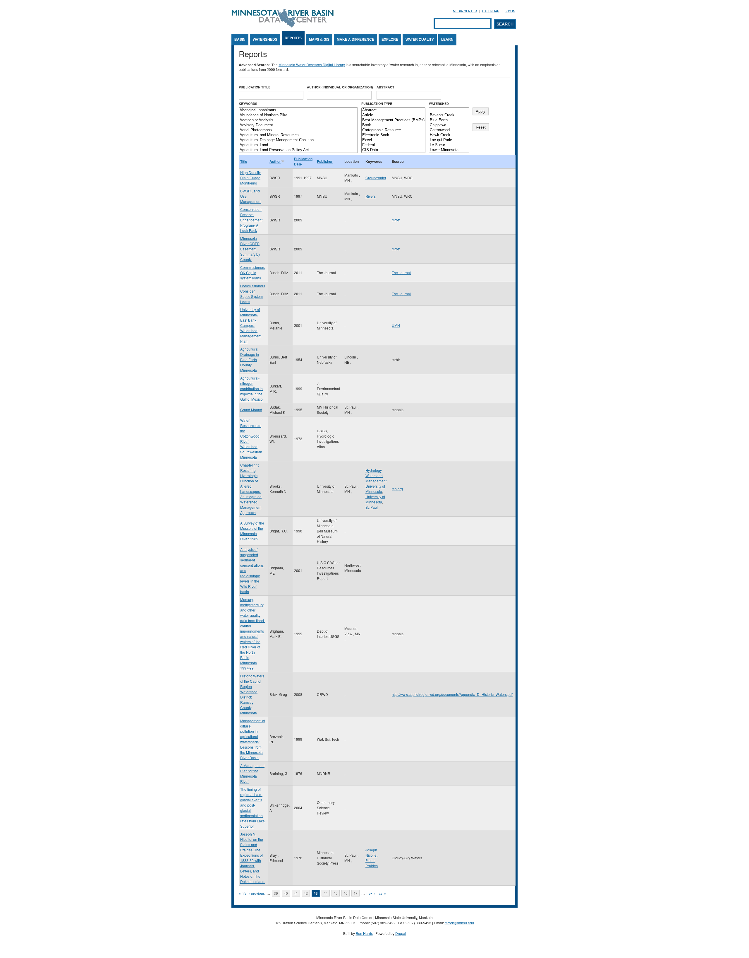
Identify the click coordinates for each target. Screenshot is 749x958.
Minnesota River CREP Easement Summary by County (250, 249)
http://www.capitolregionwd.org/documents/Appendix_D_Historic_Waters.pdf (452, 694)
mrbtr (396, 219)
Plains (370, 860)
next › (371, 893)
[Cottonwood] (449, 130)
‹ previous (257, 893)
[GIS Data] (393, 150)
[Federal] (393, 145)
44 (326, 893)
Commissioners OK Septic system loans (252, 272)
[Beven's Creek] (449, 115)
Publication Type (376, 103)
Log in (510, 11)
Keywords (248, 103)
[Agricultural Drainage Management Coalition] (298, 140)
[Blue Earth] (449, 120)
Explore (390, 39)
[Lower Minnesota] (449, 150)
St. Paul (371, 507)
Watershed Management (375, 478)
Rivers (370, 196)
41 (296, 893)
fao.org (397, 488)
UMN (396, 325)
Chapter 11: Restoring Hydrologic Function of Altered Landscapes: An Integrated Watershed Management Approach (251, 488)
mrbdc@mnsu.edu (459, 922)
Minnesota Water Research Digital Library (312, 64)
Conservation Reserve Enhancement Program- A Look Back (251, 220)
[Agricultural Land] (298, 145)
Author (275, 161)
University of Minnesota (375, 489)
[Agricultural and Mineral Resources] (298, 135)
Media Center (465, 11)
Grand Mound (251, 409)
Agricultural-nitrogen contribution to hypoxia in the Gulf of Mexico (251, 388)
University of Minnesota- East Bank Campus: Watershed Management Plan (250, 325)
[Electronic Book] (393, 135)
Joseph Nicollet (371, 852)
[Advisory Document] (298, 125)
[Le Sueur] (449, 145)
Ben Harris (364, 933)
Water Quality (420, 39)
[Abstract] (393, 110)
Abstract (385, 87)
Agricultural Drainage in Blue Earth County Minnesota (249, 359)
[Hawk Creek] (449, 135)
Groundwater (375, 177)
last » (382, 893)
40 (286, 893)
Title (243, 161)
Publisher (325, 161)
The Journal (401, 272)
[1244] (449, 110)
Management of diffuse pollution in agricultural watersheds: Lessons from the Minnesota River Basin (252, 739)
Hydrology (373, 470)
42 (306, 893)
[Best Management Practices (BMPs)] (393, 120)
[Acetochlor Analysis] (298, 120)
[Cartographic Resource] (393, 130)
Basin (239, 39)
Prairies (371, 865)
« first (243, 893)
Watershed (439, 103)
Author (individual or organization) (340, 87)
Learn (447, 39)
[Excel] (393, 140)
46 (345, 893)
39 (276, 893)
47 (355, 893)
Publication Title (254, 87)
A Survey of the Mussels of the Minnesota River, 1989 (252, 530)
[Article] (393, 115)
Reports (293, 38)
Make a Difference (355, 39)
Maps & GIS (319, 39)
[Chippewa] (449, 125)
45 (336, 893)
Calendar (490, 11)
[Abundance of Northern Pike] (298, 115)
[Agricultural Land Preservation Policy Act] (298, 150)
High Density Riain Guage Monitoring (250, 177)
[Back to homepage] (282, 25)
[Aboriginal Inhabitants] (298, 110)
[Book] (393, 125)
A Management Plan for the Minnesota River (252, 773)
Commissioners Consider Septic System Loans (252, 293)
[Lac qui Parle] (449, 140)
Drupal (400, 933)
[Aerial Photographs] (298, 130)
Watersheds (265, 39)
